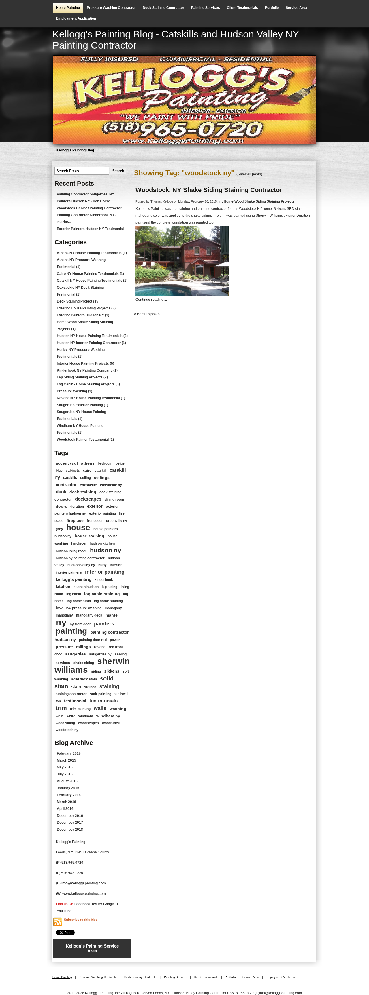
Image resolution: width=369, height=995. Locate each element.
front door (95, 521)
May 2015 (65, 767)
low (59, 608)
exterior (95, 506)
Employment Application (76, 18)
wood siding (65, 723)
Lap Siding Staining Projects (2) (82, 377)
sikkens (111, 671)
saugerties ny (100, 654)
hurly (102, 565)
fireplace (75, 520)
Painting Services (205, 8)
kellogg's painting (73, 579)
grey (59, 529)
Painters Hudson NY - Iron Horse (83, 201)
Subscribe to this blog (81, 919)
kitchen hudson (86, 587)
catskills (70, 478)
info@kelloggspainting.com (83, 883)
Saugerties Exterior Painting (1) (82, 405)
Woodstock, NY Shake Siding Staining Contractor (208, 189)
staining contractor (71, 694)
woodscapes (88, 723)
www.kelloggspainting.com (84, 894)
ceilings (102, 477)
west (59, 716)
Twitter (96, 904)
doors (61, 506)
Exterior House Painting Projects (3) (86, 308)
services (63, 663)
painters (104, 624)
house (78, 527)
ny (61, 622)
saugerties (75, 654)
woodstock (111, 723)
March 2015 (66, 760)
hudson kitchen (102, 543)
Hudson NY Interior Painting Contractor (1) (91, 343)
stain (76, 686)
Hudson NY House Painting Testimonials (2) (92, 336)
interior (116, 565)
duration (77, 507)
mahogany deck (89, 615)
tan (58, 701)
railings (83, 646)
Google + (110, 904)
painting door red (93, 640)
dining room (114, 499)
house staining (89, 536)
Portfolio (272, 8)
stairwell (121, 694)
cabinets (73, 471)
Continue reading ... (151, 300)
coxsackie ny (111, 485)
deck (61, 491)
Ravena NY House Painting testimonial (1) (91, 398)
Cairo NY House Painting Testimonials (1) (90, 274)
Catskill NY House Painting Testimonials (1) (92, 281)
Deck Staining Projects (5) (78, 301)
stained (90, 687)
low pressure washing (83, 608)
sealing (121, 654)
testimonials (103, 700)
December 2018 (70, 829)
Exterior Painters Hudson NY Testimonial (90, 229)
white (71, 716)
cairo (87, 471)
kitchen (63, 586)
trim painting (80, 709)
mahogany (64, 615)
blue (59, 471)
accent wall (67, 463)
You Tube (64, 911)
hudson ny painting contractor (80, 558)
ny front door (80, 624)
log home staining (108, 601)
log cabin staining (102, 593)
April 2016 (65, 809)
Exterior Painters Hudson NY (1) (83, 315)
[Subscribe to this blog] (57, 921)
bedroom (105, 463)
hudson (78, 543)
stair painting (100, 694)
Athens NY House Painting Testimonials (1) (92, 253)
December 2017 (70, 823)
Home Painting (68, 8)
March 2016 (66, 802)
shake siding (83, 663)
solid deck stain (84, 679)
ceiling (85, 478)
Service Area (296, 8)
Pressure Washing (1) (74, 391)
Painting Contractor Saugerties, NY (85, 194)
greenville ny (116, 521)
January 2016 (68, 788)
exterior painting (102, 513)
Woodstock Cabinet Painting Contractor (89, 208)
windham (85, 716)
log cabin (73, 594)
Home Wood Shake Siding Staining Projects (259, 201)
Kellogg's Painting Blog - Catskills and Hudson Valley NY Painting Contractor (175, 39)
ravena (100, 647)
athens (88, 463)
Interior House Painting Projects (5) (85, 364)
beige (120, 463)
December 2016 (70, 816)
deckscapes (88, 499)
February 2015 (69, 754)
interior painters (69, 572)
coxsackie (88, 485)
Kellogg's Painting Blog (75, 150)
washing (118, 708)
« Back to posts (147, 314)
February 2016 (69, 795)
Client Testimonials (242, 8)
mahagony (113, 608)
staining (109, 686)
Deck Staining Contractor (163, 8)
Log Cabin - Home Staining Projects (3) (88, 384)
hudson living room (71, 551)
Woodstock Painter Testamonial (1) (85, 439)
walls (100, 708)
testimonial (75, 700)
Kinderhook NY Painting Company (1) (87, 370)
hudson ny (105, 550)
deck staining (82, 492)
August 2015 (67, 781)
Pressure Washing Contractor (111, 8)
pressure (64, 646)
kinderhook (104, 580)
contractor (66, 484)
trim (61, 708)
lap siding (109, 587)
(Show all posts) (249, 174)
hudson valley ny (81, 565)
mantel (112, 615)
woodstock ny (67, 730)
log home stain (79, 601)
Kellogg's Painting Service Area (92, 948)
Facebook (82, 904)
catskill (100, 471)
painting (71, 631)
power (115, 640)
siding (96, 671)
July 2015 (65, 774)
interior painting (105, 572)
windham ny (108, 716)
